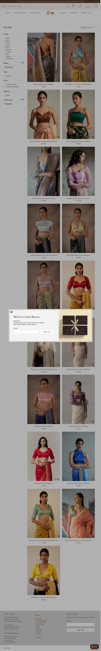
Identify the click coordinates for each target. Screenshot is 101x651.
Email (16, 328)
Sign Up (46, 332)
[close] (12, 312)
